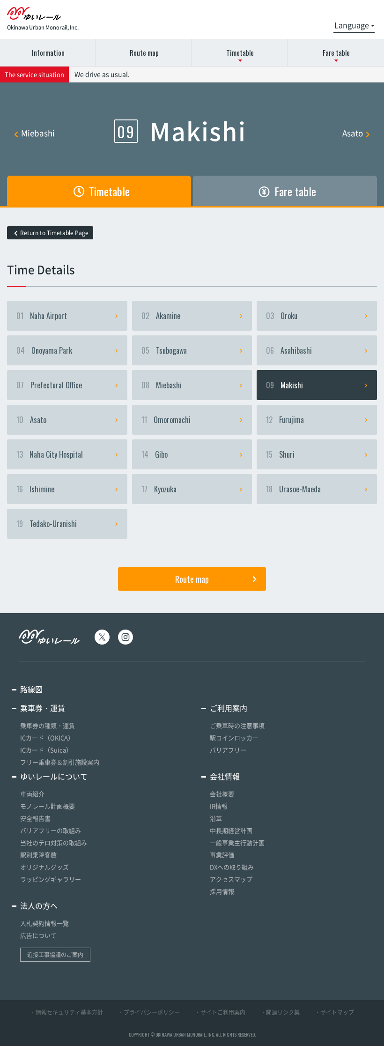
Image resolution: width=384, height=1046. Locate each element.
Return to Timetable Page (54, 233)
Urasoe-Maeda (293, 489)
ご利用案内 (228, 707)
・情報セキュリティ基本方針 (66, 1012)
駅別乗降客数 (38, 854)
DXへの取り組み (232, 866)
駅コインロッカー (234, 737)
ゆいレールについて (54, 776)
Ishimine (35, 489)
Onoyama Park (44, 350)
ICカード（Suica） (46, 749)
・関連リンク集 (280, 1012)
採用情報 (222, 891)
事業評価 (222, 854)
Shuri (280, 454)
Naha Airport (41, 315)
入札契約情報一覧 (44, 923)
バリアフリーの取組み (50, 830)
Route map (144, 52)
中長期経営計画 (231, 830)
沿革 (216, 818)
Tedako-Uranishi (46, 523)
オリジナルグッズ (44, 866)
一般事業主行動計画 (237, 842)
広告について (38, 935)
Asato (352, 133)
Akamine (160, 315)
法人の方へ (39, 905)
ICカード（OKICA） (47, 737)
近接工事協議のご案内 (55, 954)
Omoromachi (166, 419)
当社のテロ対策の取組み (53, 842)
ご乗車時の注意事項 (237, 725)
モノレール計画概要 (47, 805)
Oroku (281, 315)
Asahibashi (289, 350)
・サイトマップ (334, 1012)
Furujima (285, 419)
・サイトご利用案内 (220, 1012)
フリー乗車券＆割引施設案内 (59, 761)
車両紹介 (32, 793)
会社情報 (225, 776)
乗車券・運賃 (42, 707)
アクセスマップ (231, 879)
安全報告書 (35, 818)
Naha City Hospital (49, 454)
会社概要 (222, 793)
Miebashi (38, 133)
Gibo (154, 454)
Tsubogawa (164, 350)
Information (48, 52)
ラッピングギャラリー (50, 879)
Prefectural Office (49, 385)
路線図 (31, 689)
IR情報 (219, 805)
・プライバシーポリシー (149, 1012)
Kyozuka (159, 489)
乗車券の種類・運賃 (47, 725)
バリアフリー (228, 749)
